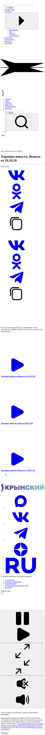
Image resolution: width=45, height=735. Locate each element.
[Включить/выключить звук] (22, 692)
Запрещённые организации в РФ (16, 585)
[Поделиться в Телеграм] (16, 215)
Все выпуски (5, 331)
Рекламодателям (11, 584)
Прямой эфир (10, 10)
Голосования (9, 39)
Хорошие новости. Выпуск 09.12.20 (17, 423)
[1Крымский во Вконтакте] (20, 524)
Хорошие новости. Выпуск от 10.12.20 (18, 376)
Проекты (8, 11)
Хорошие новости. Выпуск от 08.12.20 (18, 470)
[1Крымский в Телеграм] (20, 541)
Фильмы (12, 34)
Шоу (10, 32)
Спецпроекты (14, 36)
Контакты (8, 43)
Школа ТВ (8, 105)
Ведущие (8, 41)
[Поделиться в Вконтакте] (16, 182)
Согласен (5, 733)
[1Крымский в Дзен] (20, 557)
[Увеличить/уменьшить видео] (22, 659)
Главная (8, 99)
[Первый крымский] (22, 95)
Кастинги (8, 37)
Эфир (7, 101)
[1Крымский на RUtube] (20, 573)
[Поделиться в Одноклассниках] (16, 199)
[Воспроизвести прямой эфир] (22, 626)
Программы (13, 30)
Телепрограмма (10, 106)
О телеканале (10, 580)
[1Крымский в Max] (20, 508)
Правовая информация (13, 582)
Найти (11, 7)
